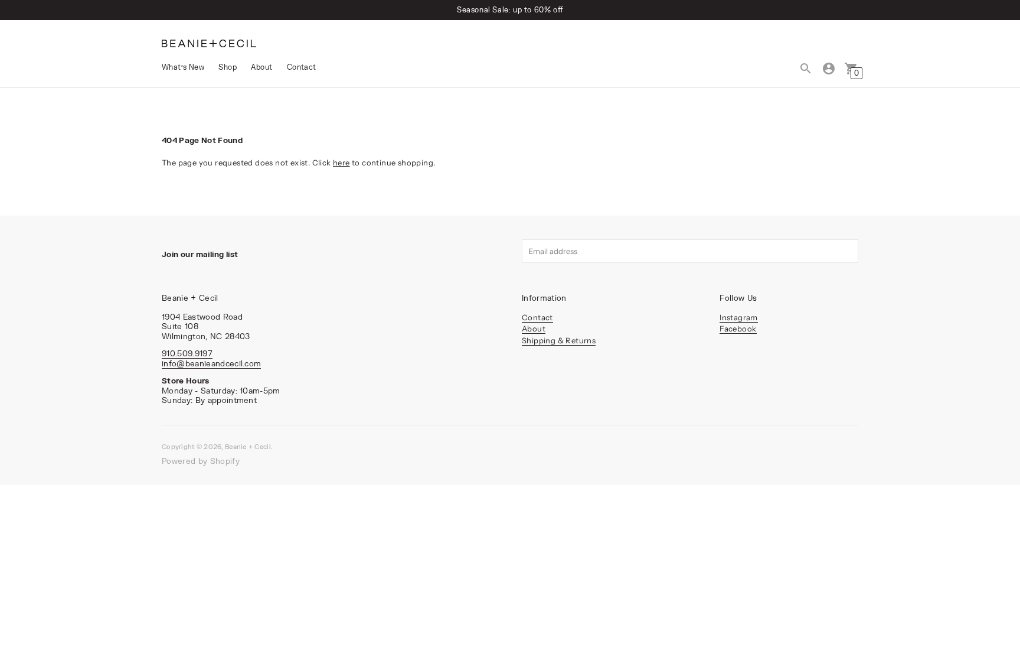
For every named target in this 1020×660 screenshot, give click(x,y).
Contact (301, 67)
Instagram (739, 317)
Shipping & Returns (559, 340)
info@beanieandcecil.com (211, 363)
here (341, 162)
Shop (227, 67)
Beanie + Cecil (248, 446)
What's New (183, 67)
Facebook (738, 328)
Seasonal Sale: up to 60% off (510, 9)
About (261, 67)
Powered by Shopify (201, 461)
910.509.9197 (187, 353)
